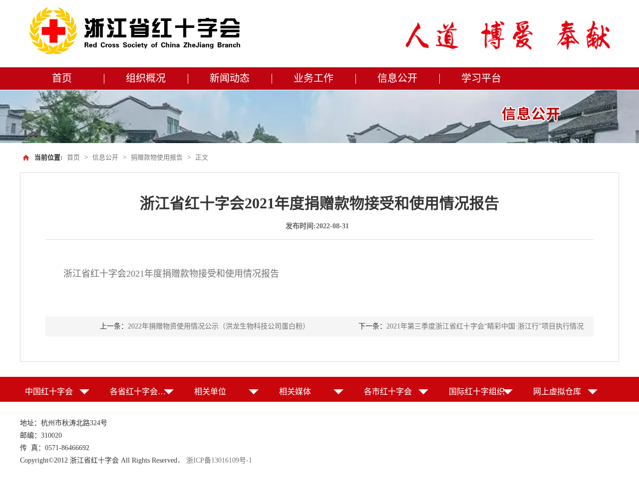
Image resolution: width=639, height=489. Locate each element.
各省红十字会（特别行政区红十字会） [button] (142, 391)
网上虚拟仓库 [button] (557, 391)
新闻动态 (230, 78)
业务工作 (313, 78)
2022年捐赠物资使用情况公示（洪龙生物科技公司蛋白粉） (219, 326)
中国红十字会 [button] (49, 391)
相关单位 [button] (210, 391)
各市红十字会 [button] (388, 391)
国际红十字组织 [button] (477, 391)
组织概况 (146, 78)
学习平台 (481, 78)
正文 (201, 157)
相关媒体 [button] (295, 391)
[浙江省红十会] (138, 31)
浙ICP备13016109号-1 (219, 460)
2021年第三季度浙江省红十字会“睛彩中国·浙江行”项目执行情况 (485, 326)
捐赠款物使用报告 (157, 157)
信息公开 (397, 78)
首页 (62, 78)
